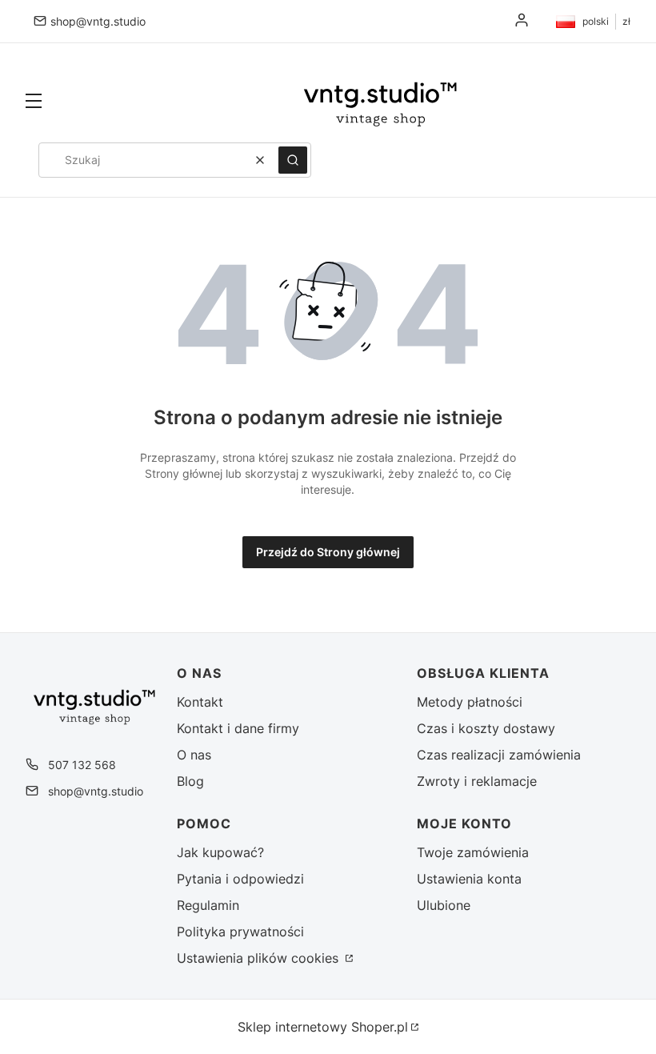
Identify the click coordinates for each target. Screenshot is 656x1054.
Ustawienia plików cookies (259, 958)
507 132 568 (82, 764)
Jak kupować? (220, 852)
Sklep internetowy (323, 1027)
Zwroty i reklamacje (477, 781)
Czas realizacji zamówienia (499, 755)
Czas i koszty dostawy (486, 728)
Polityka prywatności (240, 932)
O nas (194, 755)
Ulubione (443, 905)
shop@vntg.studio (98, 21)
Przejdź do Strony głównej (328, 552)
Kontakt (200, 702)
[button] (34, 102)
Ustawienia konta (469, 879)
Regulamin (208, 905)
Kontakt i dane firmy (238, 728)
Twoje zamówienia (473, 852)
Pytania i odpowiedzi (240, 879)
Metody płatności (469, 702)
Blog (190, 781)
